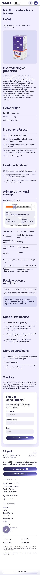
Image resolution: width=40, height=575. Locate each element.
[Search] (30, 3)
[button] (17, 3)
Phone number (11, 420)
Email (8, 428)
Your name (10, 411)
